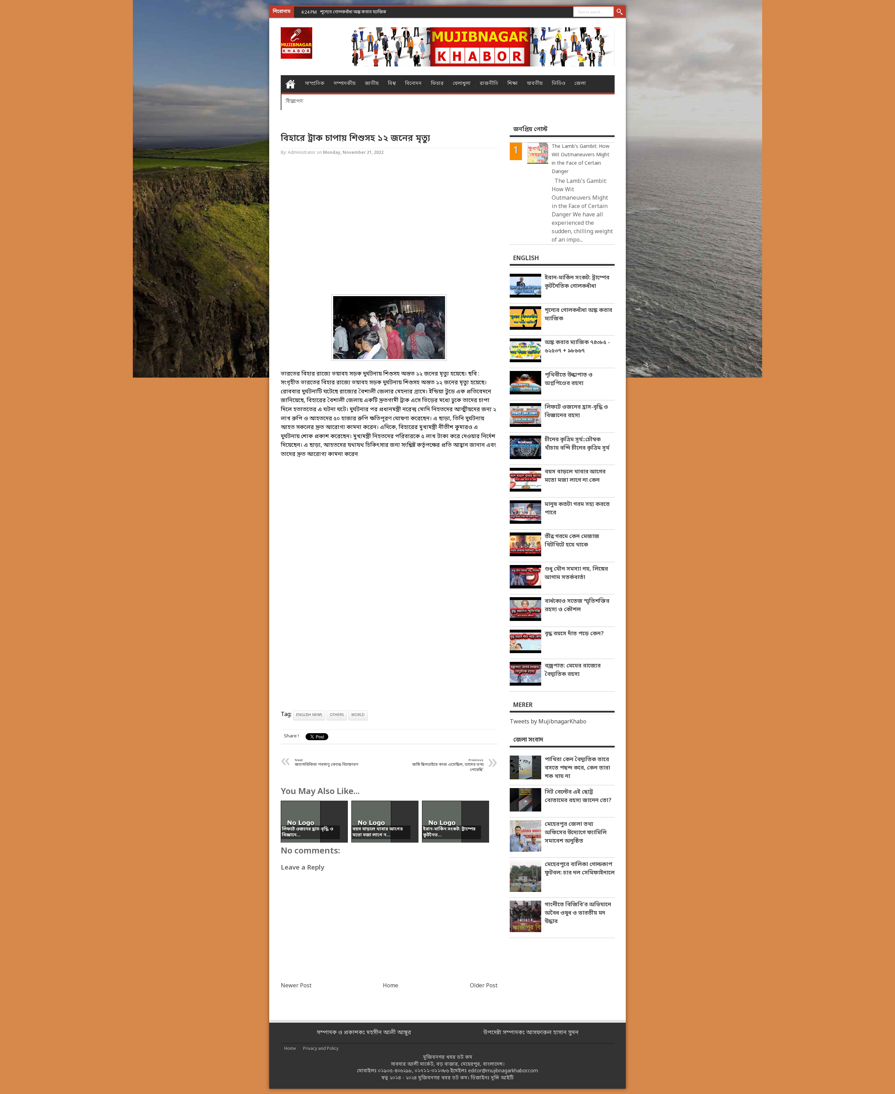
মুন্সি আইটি (502, 1078)
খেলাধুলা (462, 83)
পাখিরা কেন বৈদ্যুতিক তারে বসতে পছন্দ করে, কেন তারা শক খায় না (577, 768)
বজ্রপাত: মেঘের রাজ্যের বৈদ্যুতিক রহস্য (573, 670)
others (337, 715)
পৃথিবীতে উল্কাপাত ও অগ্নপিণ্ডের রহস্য (569, 379)
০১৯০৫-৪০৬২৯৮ (395, 1071)
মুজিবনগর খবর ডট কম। (443, 1078)
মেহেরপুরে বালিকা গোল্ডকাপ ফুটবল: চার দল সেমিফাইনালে (580, 869)
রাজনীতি (489, 83)
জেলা (580, 83)
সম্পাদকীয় (345, 83)
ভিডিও (558, 83)
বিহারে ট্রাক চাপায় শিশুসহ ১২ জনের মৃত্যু (355, 138)
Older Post (483, 986)
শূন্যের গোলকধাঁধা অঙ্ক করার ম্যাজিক (578, 315)
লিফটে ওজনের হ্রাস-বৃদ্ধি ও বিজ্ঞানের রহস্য (576, 411)
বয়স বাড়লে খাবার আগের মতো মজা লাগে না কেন (575, 476)
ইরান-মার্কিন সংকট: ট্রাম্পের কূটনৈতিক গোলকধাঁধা (577, 282)
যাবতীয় (535, 83)
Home (290, 84)
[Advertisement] (28, 112)
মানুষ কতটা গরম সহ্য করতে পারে (577, 509)
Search (620, 12)
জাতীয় (372, 83)
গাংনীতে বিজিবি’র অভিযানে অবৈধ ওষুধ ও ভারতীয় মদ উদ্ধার (578, 913)
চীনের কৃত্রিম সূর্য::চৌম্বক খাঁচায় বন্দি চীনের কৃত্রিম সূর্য (577, 444)
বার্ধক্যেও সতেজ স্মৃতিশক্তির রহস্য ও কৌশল (577, 606)
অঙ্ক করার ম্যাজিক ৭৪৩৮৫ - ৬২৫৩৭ (352, 12)
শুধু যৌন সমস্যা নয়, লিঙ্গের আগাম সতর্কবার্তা (576, 573)
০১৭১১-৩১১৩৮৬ (432, 1071)
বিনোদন (413, 83)
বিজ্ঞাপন (294, 101)
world (358, 715)
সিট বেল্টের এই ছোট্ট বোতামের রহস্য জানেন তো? (578, 796)
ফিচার (437, 83)
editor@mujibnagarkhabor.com (503, 1071)
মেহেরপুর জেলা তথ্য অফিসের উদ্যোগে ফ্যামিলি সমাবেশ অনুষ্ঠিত (576, 833)
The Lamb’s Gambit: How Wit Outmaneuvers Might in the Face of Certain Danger (580, 159)
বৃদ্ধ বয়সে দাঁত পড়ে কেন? (574, 634)
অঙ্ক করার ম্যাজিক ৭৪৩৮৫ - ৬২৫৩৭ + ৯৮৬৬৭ (577, 347)
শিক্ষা (512, 83)
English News (309, 715)
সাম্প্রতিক (314, 83)
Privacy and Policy (320, 1049)
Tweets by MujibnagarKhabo (548, 722)
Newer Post (296, 986)
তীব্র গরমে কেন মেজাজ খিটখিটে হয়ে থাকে (572, 541)
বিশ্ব (392, 83)
